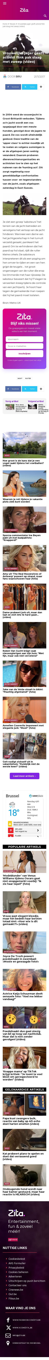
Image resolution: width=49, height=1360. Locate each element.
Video (7, 455)
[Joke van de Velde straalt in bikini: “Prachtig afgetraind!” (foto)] (24, 674)
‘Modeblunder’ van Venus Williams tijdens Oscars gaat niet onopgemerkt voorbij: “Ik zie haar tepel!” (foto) (22, 879)
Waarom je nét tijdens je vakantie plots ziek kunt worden (23, 500)
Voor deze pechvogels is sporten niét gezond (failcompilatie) (21, 408)
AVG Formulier (17, 1263)
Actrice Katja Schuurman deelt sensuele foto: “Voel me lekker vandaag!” (23, 996)
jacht (20, 378)
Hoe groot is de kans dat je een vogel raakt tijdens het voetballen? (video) (23, 463)
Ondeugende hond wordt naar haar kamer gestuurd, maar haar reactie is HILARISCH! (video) (24, 1192)
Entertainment (11, 530)
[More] (41, 87)
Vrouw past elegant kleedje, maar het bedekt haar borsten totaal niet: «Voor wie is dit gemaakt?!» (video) (22, 920)
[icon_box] (23, 1320)
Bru (19, 76)
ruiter (28, 378)
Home (5, 24)
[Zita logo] (24, 9)
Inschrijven (24, 353)
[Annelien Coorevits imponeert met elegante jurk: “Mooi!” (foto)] (24, 710)
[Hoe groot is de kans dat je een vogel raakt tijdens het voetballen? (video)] (24, 445)
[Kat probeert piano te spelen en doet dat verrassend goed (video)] (24, 1140)
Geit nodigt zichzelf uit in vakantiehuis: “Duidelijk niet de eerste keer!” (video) (21, 764)
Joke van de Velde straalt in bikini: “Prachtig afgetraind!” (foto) (23, 690)
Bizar (6, 911)
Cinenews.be (16, 1289)
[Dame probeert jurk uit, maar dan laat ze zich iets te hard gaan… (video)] (24, 597)
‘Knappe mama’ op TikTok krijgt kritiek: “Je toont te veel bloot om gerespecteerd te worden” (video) (22, 1075)
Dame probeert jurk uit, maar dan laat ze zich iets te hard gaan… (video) (22, 615)
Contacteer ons (18, 1285)
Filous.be (14, 1298)
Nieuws (12, 24)
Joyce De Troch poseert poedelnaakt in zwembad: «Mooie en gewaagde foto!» (21, 959)
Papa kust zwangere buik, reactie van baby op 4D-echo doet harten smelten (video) (21, 1121)
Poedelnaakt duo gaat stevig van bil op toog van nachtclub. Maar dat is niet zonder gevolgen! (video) (22, 1035)
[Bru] (5, 76)
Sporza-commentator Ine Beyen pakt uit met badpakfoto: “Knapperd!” (22, 537)
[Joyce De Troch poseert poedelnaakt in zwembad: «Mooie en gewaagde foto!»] (24, 942)
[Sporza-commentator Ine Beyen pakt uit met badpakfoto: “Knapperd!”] (24, 519)
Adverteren (15, 1276)
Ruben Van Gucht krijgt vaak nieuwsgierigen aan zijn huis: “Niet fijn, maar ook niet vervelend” (23, 653)
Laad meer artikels (23, 775)
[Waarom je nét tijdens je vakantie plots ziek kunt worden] (24, 483)
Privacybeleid (16, 1267)
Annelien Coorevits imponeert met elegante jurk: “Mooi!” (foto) (23, 726)
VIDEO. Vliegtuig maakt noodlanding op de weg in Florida (43, 409)
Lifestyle (8, 494)
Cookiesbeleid (17, 1258)
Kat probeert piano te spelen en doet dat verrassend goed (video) (23, 1156)
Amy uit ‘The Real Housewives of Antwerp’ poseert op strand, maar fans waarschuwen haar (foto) (22, 576)
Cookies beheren (18, 1272)
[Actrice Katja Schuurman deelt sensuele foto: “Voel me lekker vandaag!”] (24, 980)
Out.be (13, 1294)
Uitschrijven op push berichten (27, 1280)
